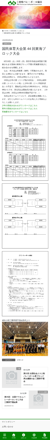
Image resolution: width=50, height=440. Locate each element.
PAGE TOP (45, 428)
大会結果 (34, 438)
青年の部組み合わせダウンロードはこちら (19, 108)
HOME (14, 438)
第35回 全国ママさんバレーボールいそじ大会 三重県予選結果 (14, 399)
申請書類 (44, 438)
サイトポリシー (8, 422)
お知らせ (7, 43)
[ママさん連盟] (38, 397)
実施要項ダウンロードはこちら (15, 112)
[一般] (11, 373)
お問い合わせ (7, 427)
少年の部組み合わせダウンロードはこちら (19, 105)
